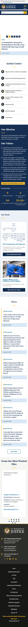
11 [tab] (13, 522)
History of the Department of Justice (13, 183)
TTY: (6, 550)
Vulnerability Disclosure (14, 605)
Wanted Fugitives (10, 111)
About (14, 568)
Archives (14, 575)
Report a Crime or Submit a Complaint (16, 72)
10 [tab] (19, 521)
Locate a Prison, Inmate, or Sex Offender (13, 97)
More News (14, 451)
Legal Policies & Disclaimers (14, 585)
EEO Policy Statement (14, 602)
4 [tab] (14, 36)
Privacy (14, 588)
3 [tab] (14, 519)
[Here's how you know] (14, 2)
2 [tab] (9, 36)
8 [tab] (14, 521)
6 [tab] (19, 36)
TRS (12, 550)
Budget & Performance (14, 571)
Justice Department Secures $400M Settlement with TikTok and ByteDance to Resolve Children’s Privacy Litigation (13, 392)
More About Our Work (14, 290)
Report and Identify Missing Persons (15, 78)
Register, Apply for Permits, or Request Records (13, 91)
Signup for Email (10, 554)
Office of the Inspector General (14, 595)
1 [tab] (9, 519)
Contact (13, 621)
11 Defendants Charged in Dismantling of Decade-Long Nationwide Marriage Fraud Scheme (12, 46)
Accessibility (14, 582)
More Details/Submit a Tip (11, 509)
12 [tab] (15, 522)
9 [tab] (16, 521)
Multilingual (14, 609)
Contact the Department (10, 546)
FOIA (14, 578)
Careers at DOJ (9, 104)
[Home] (8, 8)
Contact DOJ (8, 117)
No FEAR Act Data (14, 599)
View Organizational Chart (14, 254)
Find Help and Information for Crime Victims (15, 84)
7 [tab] (12, 521)
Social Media (7, 556)
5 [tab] (19, 519)
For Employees (14, 592)
